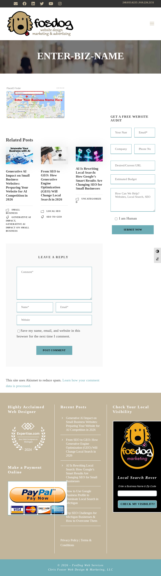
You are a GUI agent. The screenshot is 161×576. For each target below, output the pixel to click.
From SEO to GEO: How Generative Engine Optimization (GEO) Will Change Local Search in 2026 (51, 185)
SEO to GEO (54, 217)
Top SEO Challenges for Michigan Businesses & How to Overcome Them (81, 516)
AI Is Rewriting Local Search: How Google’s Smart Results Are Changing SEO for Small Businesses (89, 178)
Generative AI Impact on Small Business (17, 227)
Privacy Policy (69, 540)
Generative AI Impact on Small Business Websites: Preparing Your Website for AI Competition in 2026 (18, 185)
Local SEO (54, 211)
